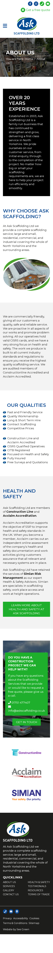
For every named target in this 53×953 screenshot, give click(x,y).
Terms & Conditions (15, 923)
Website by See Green (16, 929)
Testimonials (37, 886)
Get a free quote (38, 10)
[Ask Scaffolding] (26, 26)
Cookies (34, 918)
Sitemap (34, 923)
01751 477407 (20, 702)
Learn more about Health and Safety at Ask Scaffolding (26, 609)
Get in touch (26, 722)
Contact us (11, 894)
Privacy (7, 918)
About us (9, 882)
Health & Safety (39, 882)
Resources (35, 890)
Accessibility (20, 918)
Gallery (8, 890)
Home (29, 59)
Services (9, 886)
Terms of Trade (39, 894)
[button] (5, 26)
